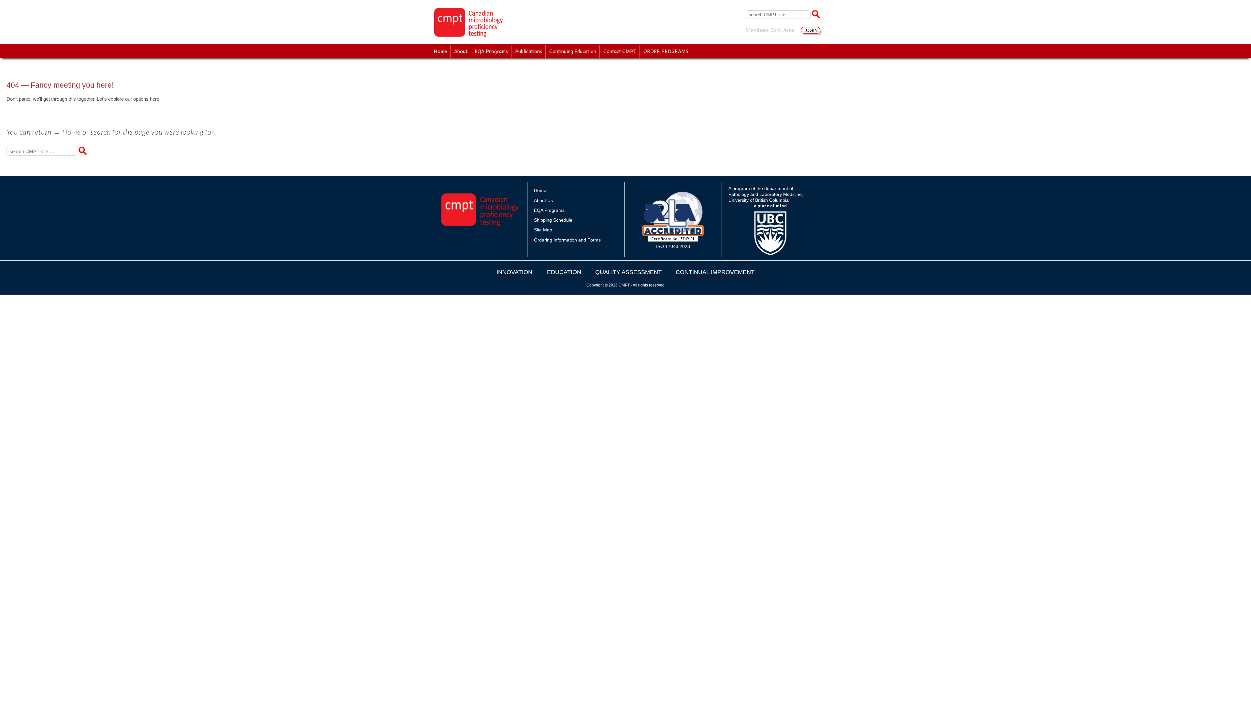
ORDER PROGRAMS (665, 51)
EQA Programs (491, 51)
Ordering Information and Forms (567, 239)
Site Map (543, 229)
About (460, 51)
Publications (528, 51)
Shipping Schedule (553, 220)
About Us (543, 200)
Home (440, 51)
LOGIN (810, 30)
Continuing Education (572, 51)
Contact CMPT (619, 51)
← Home (67, 131)
